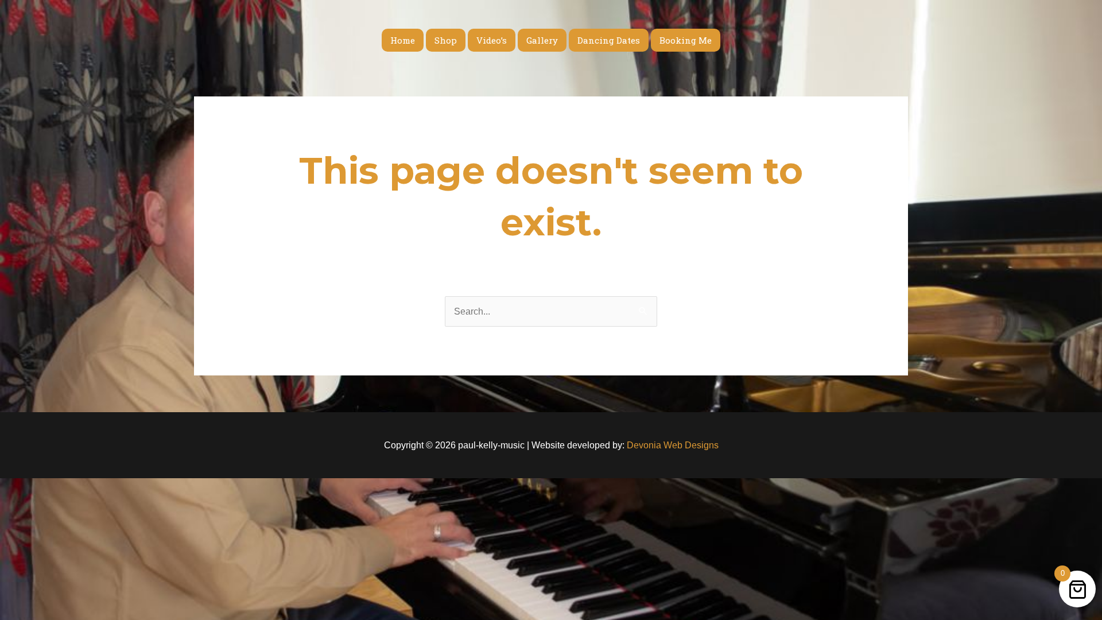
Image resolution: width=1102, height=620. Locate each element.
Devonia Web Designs (671, 445)
